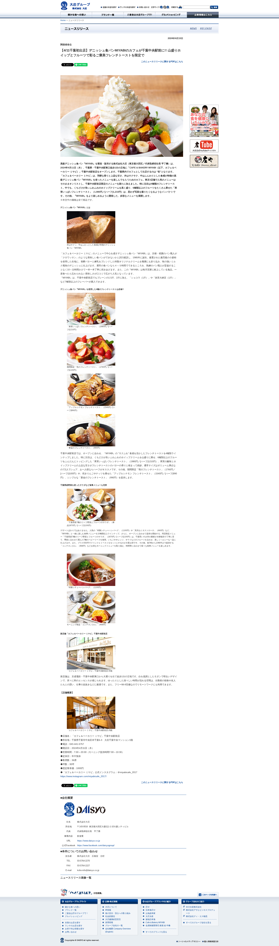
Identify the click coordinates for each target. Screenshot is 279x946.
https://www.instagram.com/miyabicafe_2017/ (83, 776)
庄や (148, 907)
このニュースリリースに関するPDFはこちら (162, 61)
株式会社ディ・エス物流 (196, 916)
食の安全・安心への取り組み (117, 913)
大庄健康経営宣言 (113, 919)
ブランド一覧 (71, 910)
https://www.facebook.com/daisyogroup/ (95, 845)
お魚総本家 (150, 913)
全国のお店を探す (72, 922)
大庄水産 (149, 916)
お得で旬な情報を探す (74, 929)
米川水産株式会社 (194, 907)
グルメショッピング (73, 916)
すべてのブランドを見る (156, 932)
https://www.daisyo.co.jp (88, 841)
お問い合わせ (71, 932)
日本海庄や (150, 910)
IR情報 (108, 910)
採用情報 (109, 922)
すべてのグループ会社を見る (198, 922)
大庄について (111, 907)
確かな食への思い (72, 907)
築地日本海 (150, 919)
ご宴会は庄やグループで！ (76, 913)
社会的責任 (110, 916)
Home (63, 20)
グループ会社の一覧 (114, 925)
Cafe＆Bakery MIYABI (155, 922)
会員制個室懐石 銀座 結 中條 (158, 925)
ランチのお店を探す (73, 926)
